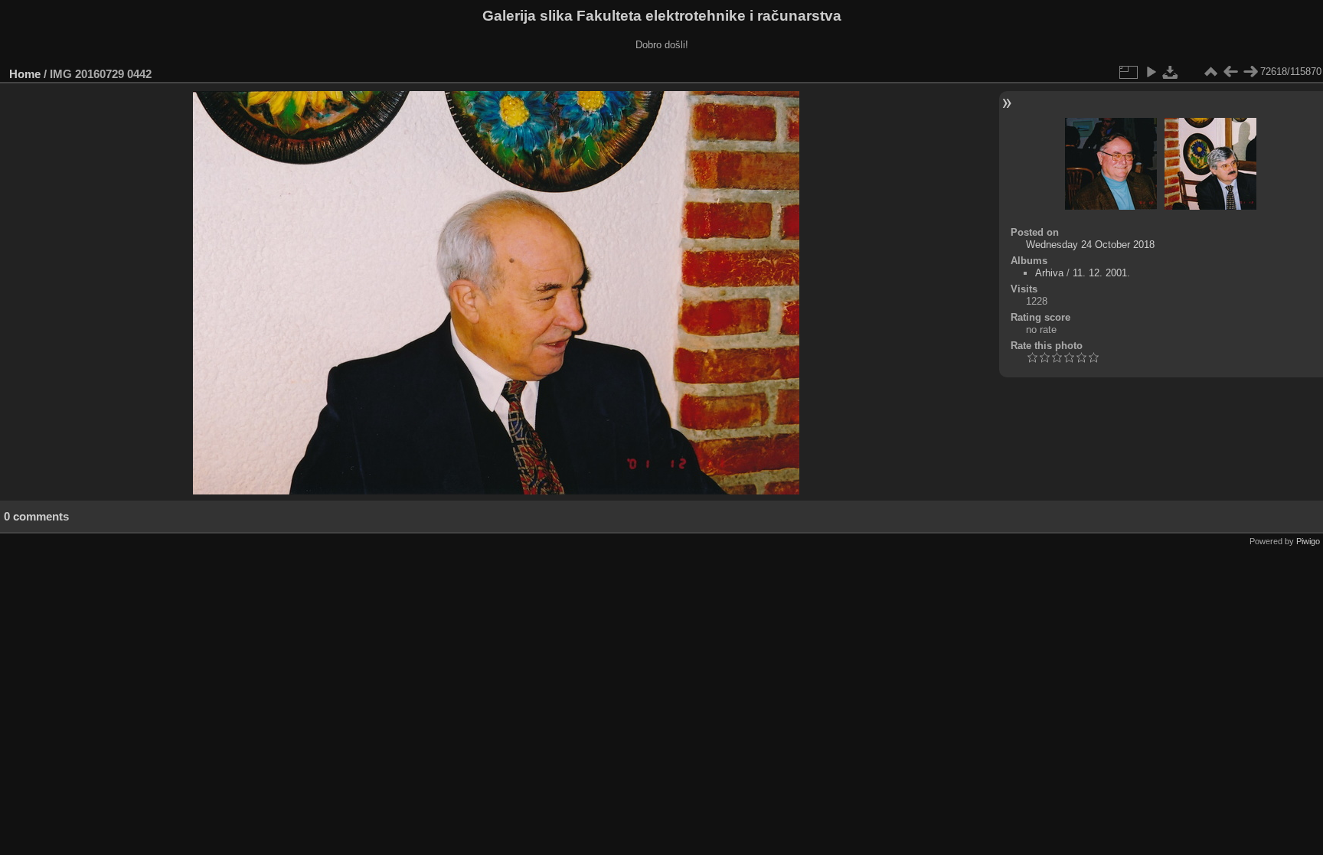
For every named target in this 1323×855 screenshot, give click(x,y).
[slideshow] (1151, 72)
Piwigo (1308, 541)
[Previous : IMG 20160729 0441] (1230, 72)
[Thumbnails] (1210, 72)
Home (25, 73)
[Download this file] (1171, 72)
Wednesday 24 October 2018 (1090, 244)
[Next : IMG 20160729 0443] (1250, 72)
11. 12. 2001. (1101, 273)
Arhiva (1049, 273)
